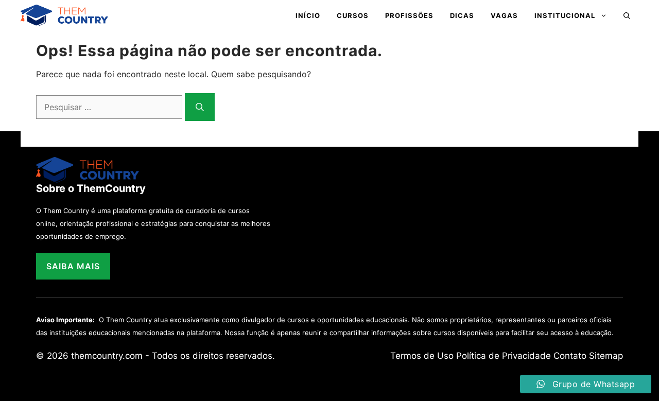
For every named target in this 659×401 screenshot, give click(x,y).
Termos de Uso (422, 356)
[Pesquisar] (200, 107)
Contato (569, 356)
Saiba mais (73, 266)
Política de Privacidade (503, 356)
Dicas (462, 15)
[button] (626, 15)
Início (308, 15)
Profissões (409, 15)
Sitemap (606, 356)
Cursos (353, 15)
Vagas (504, 15)
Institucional (564, 15)
